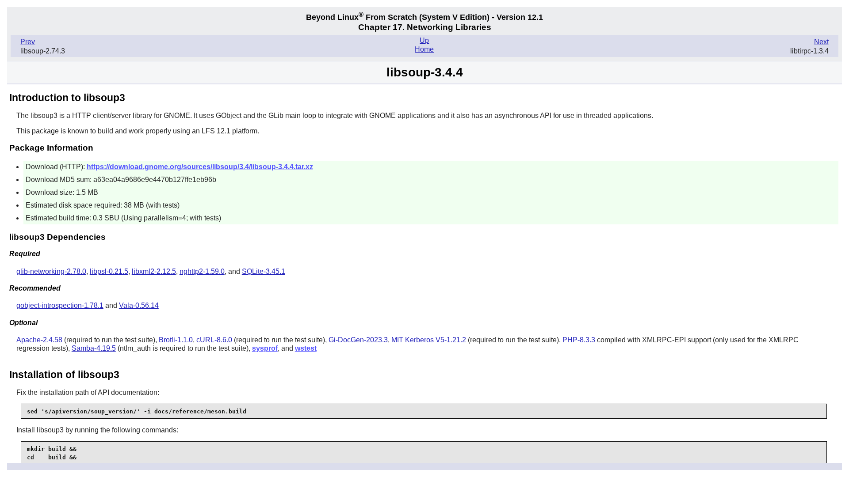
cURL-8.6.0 (214, 340)
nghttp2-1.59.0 (202, 271)
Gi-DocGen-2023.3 (358, 340)
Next (821, 41)
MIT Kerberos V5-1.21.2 (428, 340)
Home (424, 49)
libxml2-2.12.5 (154, 271)
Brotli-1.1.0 (176, 340)
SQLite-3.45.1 (263, 271)
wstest (306, 348)
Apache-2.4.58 (39, 340)
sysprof (265, 348)
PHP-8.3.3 (578, 340)
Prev (27, 41)
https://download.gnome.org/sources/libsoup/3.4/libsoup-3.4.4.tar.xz (200, 166)
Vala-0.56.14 (139, 305)
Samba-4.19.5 (94, 348)
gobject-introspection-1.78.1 (59, 305)
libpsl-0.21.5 (109, 271)
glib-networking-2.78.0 (51, 271)
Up (424, 40)
